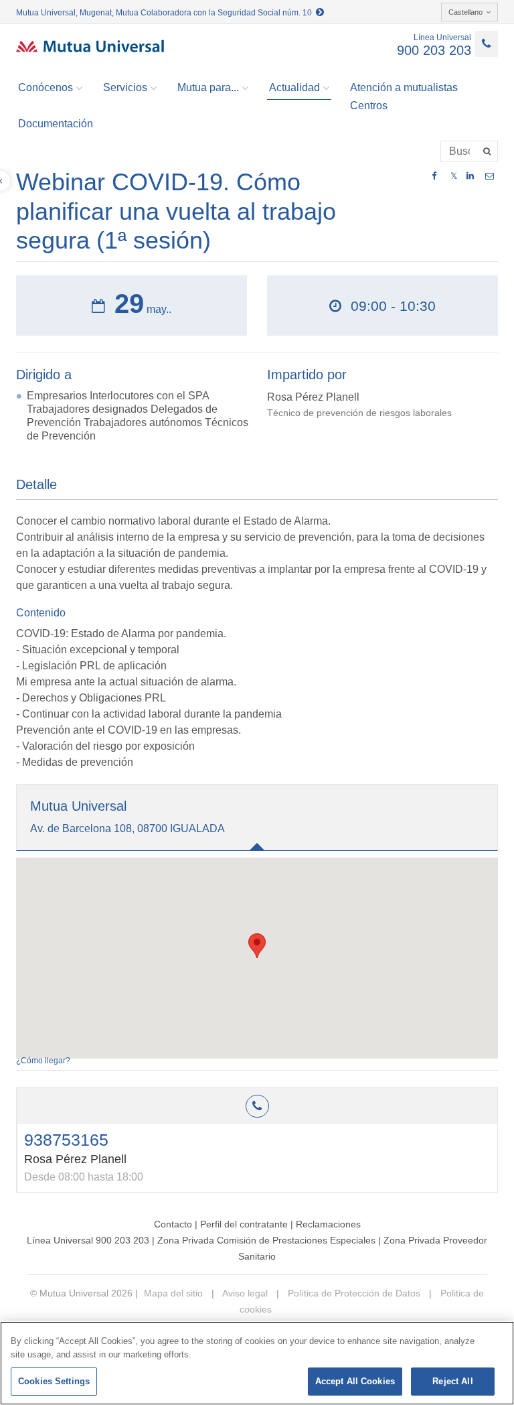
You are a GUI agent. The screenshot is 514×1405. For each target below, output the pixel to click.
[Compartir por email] (489, 176)
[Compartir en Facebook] (434, 176)
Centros (369, 105)
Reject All (452, 1381)
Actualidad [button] (294, 87)
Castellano (465, 12)
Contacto (173, 1224)
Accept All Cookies (355, 1381)
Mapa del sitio (173, 1293)
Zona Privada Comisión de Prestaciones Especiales (266, 1240)
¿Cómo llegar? (43, 1060)
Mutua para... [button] (208, 87)
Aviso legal (244, 1293)
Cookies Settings (54, 1381)
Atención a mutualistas (404, 87)
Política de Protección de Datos (352, 1293)
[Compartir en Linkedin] (470, 176)
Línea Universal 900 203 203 (88, 1240)
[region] (257, 1363)
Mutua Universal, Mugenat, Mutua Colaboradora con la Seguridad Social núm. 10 (166, 12)
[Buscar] (488, 151)
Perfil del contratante (244, 1224)
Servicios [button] (125, 87)
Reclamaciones (328, 1224)
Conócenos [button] (45, 87)
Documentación (55, 123)
